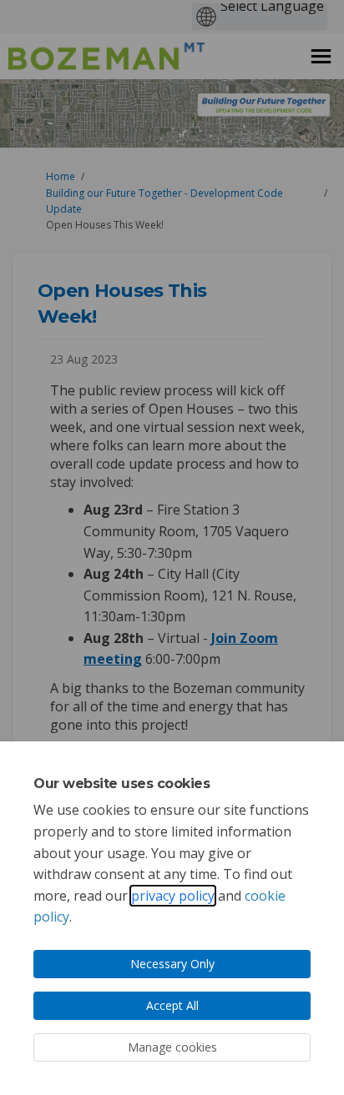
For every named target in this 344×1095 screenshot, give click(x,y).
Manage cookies (172, 1047)
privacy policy (173, 896)
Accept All (172, 1005)
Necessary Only (172, 964)
